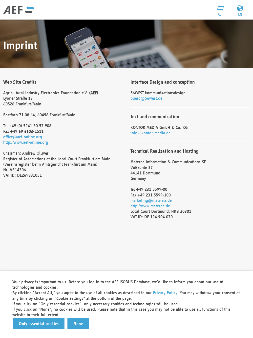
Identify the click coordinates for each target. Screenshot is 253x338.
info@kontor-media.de (150, 132)
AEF (220, 14)
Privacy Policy (165, 292)
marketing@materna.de (151, 200)
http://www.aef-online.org (25, 142)
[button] (38, 323)
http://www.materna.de (150, 205)
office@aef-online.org (22, 136)
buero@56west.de (146, 98)
